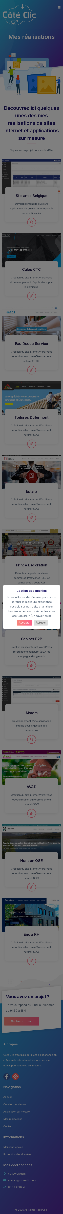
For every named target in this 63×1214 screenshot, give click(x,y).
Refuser (41, 622)
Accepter (25, 622)
